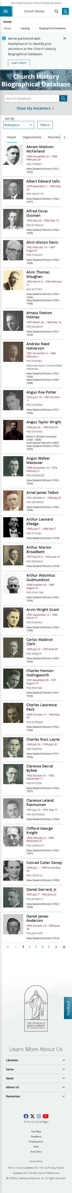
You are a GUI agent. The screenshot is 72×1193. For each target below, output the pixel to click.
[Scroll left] (64, 137)
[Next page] (56, 947)
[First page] (8, 947)
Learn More (19, 63)
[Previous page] (16, 947)
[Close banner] (65, 38)
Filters (45, 125)
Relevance (11, 125)
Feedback (68, 1008)
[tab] (12, 137)
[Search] (63, 98)
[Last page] (64, 947)
